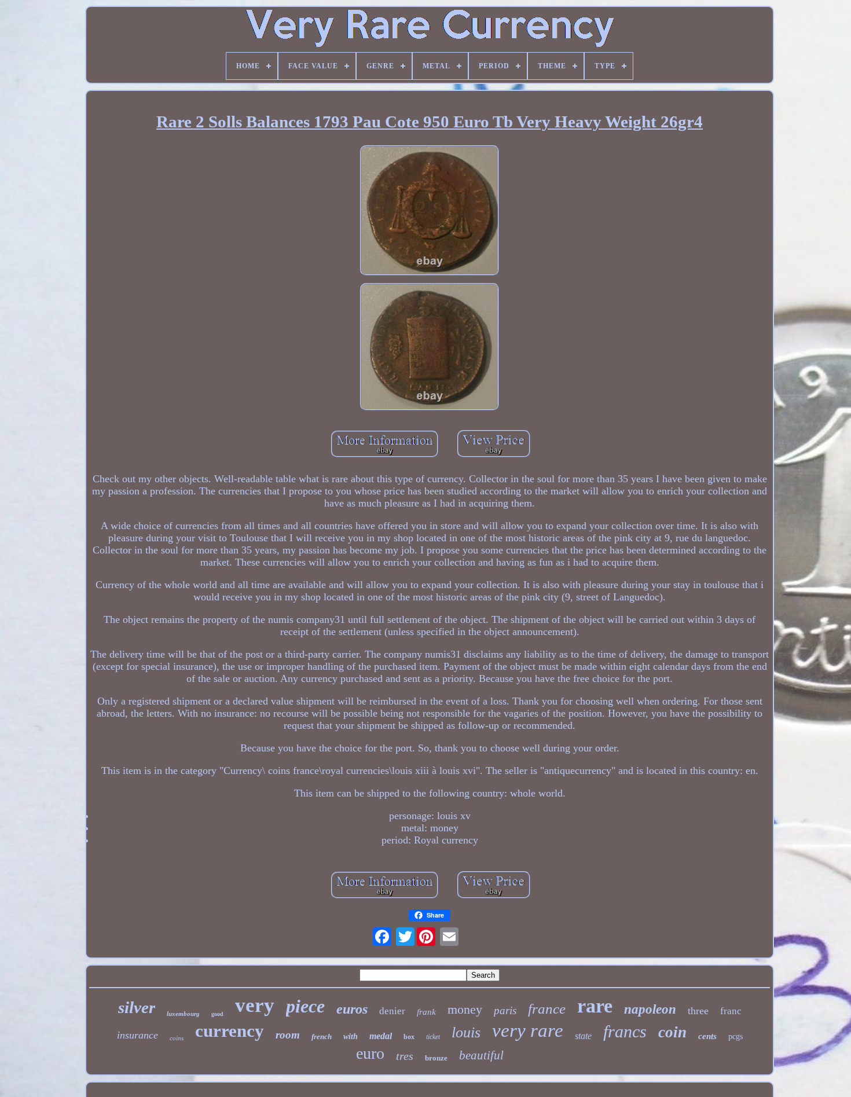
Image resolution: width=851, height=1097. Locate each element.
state (583, 1036)
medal (380, 1036)
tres (404, 1056)
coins (177, 1037)
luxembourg (183, 1013)
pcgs (735, 1036)
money (464, 1009)
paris (505, 1010)
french (321, 1036)
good (217, 1014)
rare (594, 1006)
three (698, 1011)
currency (229, 1031)
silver (136, 1007)
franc (731, 1011)
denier (392, 1011)
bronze (436, 1058)
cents (707, 1036)
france (547, 1009)
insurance (137, 1035)
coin (672, 1032)
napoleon (650, 1009)
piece (305, 1006)
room (288, 1035)
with (350, 1036)
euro (370, 1053)
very (254, 1005)
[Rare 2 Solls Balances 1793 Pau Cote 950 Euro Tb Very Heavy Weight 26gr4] (429, 212)
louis (466, 1032)
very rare (527, 1030)
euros (352, 1009)
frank (426, 1012)
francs (625, 1031)
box (409, 1037)
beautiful (481, 1055)
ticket (433, 1037)
